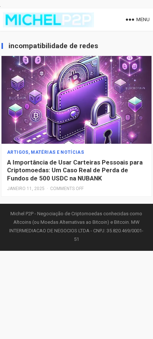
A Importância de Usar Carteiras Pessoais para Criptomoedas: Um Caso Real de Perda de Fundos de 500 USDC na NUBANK (75, 170)
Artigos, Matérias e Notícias (45, 152)
